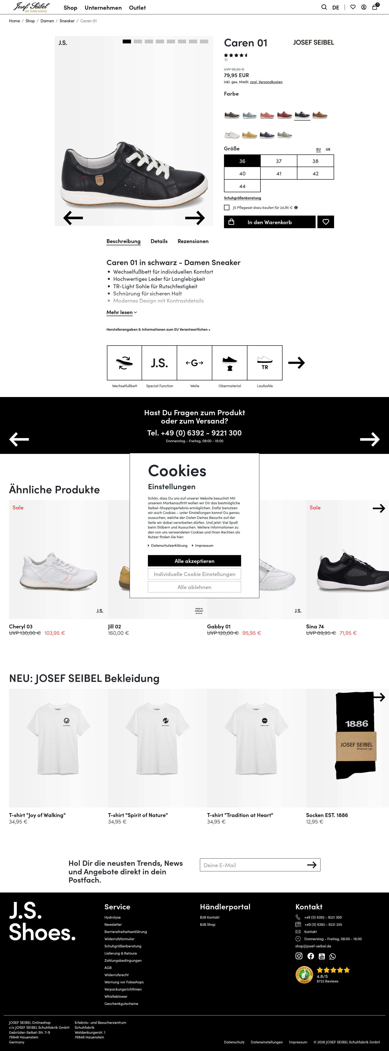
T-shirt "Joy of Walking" (37, 814)
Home (14, 20)
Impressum (298, 1042)
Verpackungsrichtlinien (123, 989)
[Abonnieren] (312, 864)
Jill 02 (114, 626)
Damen (47, 20)
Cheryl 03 (21, 626)
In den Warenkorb (270, 221)
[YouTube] (322, 956)
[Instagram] (299, 956)
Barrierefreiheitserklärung (125, 931)
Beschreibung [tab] (123, 240)
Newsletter (113, 924)
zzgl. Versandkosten (266, 81)
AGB (108, 967)
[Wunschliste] (353, 7)
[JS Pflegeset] (296, 207)
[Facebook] (310, 956)
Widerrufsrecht (116, 974)
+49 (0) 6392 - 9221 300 (323, 917)
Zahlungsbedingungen (123, 960)
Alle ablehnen (194, 586)
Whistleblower (115, 996)
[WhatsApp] (332, 956)
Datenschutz (234, 1042)
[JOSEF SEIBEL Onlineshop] (31, 6)
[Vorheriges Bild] (73, 217)
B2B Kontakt (209, 917)
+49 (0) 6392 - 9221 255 (323, 924)
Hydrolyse (112, 917)
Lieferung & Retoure (120, 953)
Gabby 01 (219, 626)
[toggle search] (324, 7)
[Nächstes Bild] (194, 217)
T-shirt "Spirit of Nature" (138, 814)
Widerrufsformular (119, 938)
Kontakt (310, 931)
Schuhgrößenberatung (122, 946)
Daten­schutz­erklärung (169, 545)
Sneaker (67, 20)
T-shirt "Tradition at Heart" (240, 814)
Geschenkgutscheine (121, 1003)
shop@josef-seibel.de (313, 946)
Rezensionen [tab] (193, 240)
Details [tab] (159, 240)
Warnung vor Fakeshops (124, 982)
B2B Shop (207, 924)
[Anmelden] (363, 7)
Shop (30, 20)
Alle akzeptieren (195, 560)
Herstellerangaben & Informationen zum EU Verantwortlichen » (158, 329)
